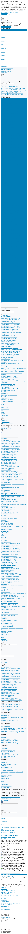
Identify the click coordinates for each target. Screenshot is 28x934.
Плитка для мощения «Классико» (10, 138)
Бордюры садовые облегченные (10, 147)
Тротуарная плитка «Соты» (8, 105)
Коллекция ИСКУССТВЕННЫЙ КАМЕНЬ (11, 133)
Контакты (3, 299)
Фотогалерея (4, 301)
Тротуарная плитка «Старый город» (10, 108)
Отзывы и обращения (7, 185)
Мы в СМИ (3, 176)
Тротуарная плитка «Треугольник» (10, 107)
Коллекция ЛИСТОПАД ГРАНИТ (9, 132)
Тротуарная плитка (6, 101)
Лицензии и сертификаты (8, 169)
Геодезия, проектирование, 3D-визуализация (13, 165)
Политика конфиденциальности (9, 173)
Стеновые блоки (5, 151)
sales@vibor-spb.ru (6, 71)
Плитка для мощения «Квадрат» (9, 137)
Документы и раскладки (7, 183)
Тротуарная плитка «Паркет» (9, 119)
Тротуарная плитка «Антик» (8, 118)
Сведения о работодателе (8, 174)
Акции (2, 298)
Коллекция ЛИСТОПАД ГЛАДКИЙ (10, 127)
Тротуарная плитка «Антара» (9, 115)
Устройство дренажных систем (9, 162)
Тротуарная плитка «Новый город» (10, 110)
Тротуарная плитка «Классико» (9, 113)
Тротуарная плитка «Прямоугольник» (11, 116)
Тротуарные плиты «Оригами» (9, 122)
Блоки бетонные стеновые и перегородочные (13, 152)
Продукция (4, 201)
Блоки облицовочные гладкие (9, 154)
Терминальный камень (7, 141)
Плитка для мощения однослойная (10, 135)
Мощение (3, 260)
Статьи (2, 188)
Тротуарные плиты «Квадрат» (9, 121)
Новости (3, 296)
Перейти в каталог (6, 27)
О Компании (4, 268)
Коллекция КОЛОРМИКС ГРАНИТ (10, 104)
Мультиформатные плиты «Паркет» (10, 111)
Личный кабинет (5, 800)
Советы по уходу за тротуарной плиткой (12, 187)
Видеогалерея (4, 191)
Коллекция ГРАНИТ (6, 130)
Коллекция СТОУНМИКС (7, 129)
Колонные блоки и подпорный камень (11, 157)
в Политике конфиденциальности (12, 11)
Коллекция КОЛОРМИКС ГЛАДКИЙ (10, 102)
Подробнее (10, 14)
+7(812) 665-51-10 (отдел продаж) (10, 88)
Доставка (3, 180)
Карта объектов (5, 193)
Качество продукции (6, 190)
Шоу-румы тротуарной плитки (9, 179)
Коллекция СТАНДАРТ (7, 126)
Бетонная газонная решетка (8, 124)
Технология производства (8, 168)
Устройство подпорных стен (8, 163)
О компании (4, 889)
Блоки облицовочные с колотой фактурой (12, 155)
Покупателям (4, 279)
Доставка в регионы (6, 182)
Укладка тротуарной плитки (8, 160)
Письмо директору (6, 917)
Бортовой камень (5, 143)
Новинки (3, 149)
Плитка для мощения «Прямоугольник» (12, 140)
